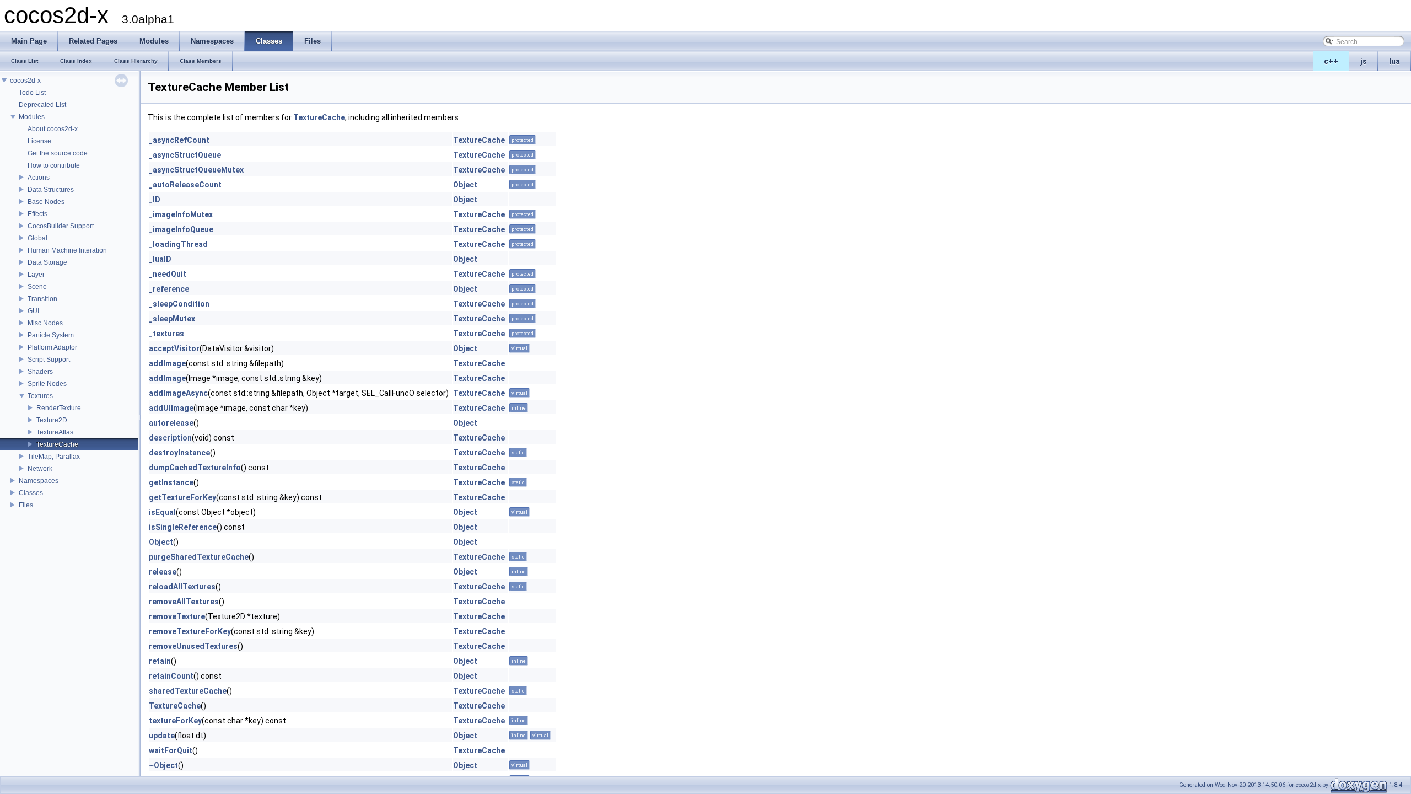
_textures (166, 333)
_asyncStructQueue (185, 155)
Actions (39, 177)
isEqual (162, 512)
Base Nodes (46, 202)
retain (160, 661)
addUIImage (171, 408)
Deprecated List (42, 105)
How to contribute (54, 165)
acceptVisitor (174, 348)
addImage (167, 363)
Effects (37, 214)
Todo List (32, 92)
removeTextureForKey (190, 631)
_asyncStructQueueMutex (196, 169)
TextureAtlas (54, 432)
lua (1394, 61)
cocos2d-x (25, 80)
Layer (36, 274)
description (170, 437)
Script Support (49, 359)
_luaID (160, 259)
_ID (154, 199)
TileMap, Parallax (54, 456)
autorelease (171, 423)
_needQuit (167, 274)
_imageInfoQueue (181, 229)
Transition (42, 299)
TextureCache (57, 444)
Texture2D (51, 420)
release (162, 571)
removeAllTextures (184, 601)
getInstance (171, 482)
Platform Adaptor (52, 347)
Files (26, 505)
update (162, 735)
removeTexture (177, 616)
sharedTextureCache (188, 690)
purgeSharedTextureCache (199, 556)
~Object (163, 765)
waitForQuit (170, 750)
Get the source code (58, 153)
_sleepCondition (179, 303)
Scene (37, 287)
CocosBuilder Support (61, 226)
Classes (31, 493)
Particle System (51, 335)
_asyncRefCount (179, 140)
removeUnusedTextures (193, 646)
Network (40, 469)
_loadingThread (178, 244)
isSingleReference (183, 527)
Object (465, 184)
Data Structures (51, 190)
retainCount (171, 676)
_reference (169, 289)
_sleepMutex (172, 318)
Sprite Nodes (47, 384)
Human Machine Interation (67, 250)
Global (37, 238)
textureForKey (175, 720)
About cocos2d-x (53, 129)
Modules (32, 117)
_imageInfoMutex (181, 214)
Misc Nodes (45, 323)
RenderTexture (58, 408)
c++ (1331, 61)
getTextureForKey (182, 497)
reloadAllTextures (182, 586)
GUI (33, 311)
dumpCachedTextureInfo (195, 467)
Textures (40, 396)
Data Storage (47, 262)
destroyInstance (179, 452)
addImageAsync (178, 393)
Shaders (40, 371)
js (1363, 61)
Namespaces (38, 481)
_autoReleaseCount (185, 184)
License (39, 141)
